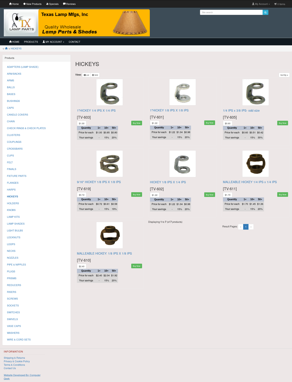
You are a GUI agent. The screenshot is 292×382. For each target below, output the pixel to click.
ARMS (10, 80)
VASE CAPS (14, 326)
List (87, 75)
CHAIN (11, 121)
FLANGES (13, 182)
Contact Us (10, 368)
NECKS (11, 251)
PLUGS (11, 271)
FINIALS (11, 169)
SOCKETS (13, 305)
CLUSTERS (13, 135)
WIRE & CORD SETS (19, 339)
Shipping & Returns (14, 357)
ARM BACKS (14, 73)
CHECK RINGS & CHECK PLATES (26, 128)
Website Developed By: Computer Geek (22, 376)
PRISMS (11, 278)
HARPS (11, 189)
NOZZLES (12, 257)
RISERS (11, 292)
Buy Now (136, 123)
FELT (10, 162)
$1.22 (154, 123)
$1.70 (227, 194)
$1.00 (81, 123)
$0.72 (81, 194)
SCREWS (12, 298)
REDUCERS (14, 285)
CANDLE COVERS (17, 114)
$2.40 (81, 266)
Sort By (283, 75)
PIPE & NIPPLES (16, 264)
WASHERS (13, 333)
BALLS (11, 87)
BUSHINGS (13, 101)
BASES (11, 94)
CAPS (10, 107)
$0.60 (227, 123)
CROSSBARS (15, 148)
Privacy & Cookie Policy (17, 361)
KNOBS (11, 210)
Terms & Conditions (14, 364)
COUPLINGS (14, 142)
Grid (96, 75)
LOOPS (11, 244)
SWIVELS (12, 319)
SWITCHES (13, 312)
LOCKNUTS (13, 237)
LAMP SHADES (16, 223)
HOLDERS (13, 203)
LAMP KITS (13, 217)
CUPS (10, 155)
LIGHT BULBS (15, 230)
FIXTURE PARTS (16, 176)
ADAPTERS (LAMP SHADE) (22, 67)
